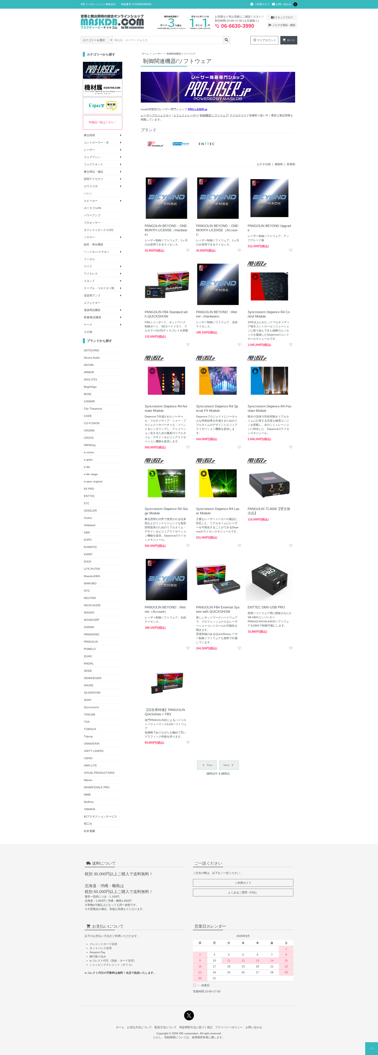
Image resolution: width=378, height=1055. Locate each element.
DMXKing (89, 445)
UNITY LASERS (94, 750)
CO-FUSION (91, 423)
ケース (88, 324)
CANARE (89, 401)
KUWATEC (90, 547)
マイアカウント (264, 40)
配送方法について (166, 1027)
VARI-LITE (90, 765)
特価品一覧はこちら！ (102, 122)
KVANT (88, 554)
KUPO (88, 539)
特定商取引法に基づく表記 (195, 1027)
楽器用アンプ (92, 295)
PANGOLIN (91, 641)
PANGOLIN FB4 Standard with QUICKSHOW (166, 314)
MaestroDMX (92, 576)
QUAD (88, 656)
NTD (87, 590)
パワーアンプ (92, 215)
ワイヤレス (91, 273)
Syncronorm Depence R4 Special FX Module (217, 408)
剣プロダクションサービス (100, 816)
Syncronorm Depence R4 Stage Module (166, 511)
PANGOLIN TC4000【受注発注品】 (269, 511)
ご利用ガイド (260, 4)
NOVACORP (91, 619)
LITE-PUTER (92, 568)
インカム (89, 259)
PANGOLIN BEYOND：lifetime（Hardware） (216, 314)
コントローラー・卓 (96, 142)
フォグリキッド (93, 164)
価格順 (279, 164)
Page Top (371, 1048)
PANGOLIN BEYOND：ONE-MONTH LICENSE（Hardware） (166, 230)
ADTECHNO (91, 350)
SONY (88, 699)
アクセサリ (237, 115)
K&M (87, 532)
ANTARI (89, 364)
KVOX (87, 561)
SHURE (88, 685)
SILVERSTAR (92, 692)
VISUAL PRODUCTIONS (99, 772)
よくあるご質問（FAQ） (243, 892)
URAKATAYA (91, 743)
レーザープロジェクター (156, 115)
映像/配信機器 (92, 317)
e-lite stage (91, 474)
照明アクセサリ (93, 178)
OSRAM (89, 627)
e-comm (89, 452)
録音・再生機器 (93, 244)
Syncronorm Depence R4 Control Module (269, 314)
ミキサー (89, 237)
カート (289, 40)
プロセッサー (92, 222)
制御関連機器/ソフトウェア (181, 53)
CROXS (89, 437)
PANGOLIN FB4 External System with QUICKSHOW (218, 609)
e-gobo (88, 459)
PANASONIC (92, 634)
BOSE (87, 394)
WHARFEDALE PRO (96, 787)
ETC (86, 503)
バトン (88, 193)
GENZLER (90, 510)
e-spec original (93, 481)
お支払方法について (139, 1027)
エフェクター (92, 302)
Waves (88, 780)
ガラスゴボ (91, 186)
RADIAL (89, 663)
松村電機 (89, 831)
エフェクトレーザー (185, 115)
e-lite (87, 466)
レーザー (157, 53)
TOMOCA (90, 729)
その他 (88, 331)
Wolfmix (89, 801)
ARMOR (89, 372)
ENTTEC (89, 496)
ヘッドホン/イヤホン (96, 251)
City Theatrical (93, 408)
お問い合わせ (281, 4)
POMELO (90, 649)
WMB (87, 794)
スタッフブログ (282, 17)
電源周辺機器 (92, 310)
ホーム (145, 53)
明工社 (88, 823)
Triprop (88, 736)
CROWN (89, 430)
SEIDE (88, 670)
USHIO (88, 758)
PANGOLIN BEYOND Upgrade (269, 228)
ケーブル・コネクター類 (99, 288)
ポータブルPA (92, 208)
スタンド (89, 280)
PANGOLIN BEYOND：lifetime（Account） (165, 609)
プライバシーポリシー (229, 1027)
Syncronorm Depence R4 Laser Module (217, 511)
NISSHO (89, 612)
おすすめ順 (264, 164)
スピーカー (91, 200)
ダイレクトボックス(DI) (98, 229)
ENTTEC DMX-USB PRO (266, 607)
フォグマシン (92, 157)
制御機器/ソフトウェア (214, 115)
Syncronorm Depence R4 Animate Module (166, 408)
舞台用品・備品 (93, 171)
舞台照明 (89, 135)
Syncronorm (91, 707)
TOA (87, 721)
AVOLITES (90, 379)
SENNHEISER (92, 678)
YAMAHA (89, 809)
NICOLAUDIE (92, 605)
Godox (88, 517)
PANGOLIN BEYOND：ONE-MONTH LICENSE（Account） (217, 230)
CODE (88, 415)
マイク (88, 266)
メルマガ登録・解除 (281, 25)
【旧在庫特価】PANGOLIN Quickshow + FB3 (165, 712)
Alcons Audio (92, 357)
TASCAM (89, 714)
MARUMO (90, 583)
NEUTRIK (90, 598)
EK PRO (89, 488)
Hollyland (89, 525)
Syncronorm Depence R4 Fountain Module (269, 408)
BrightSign (90, 386)
